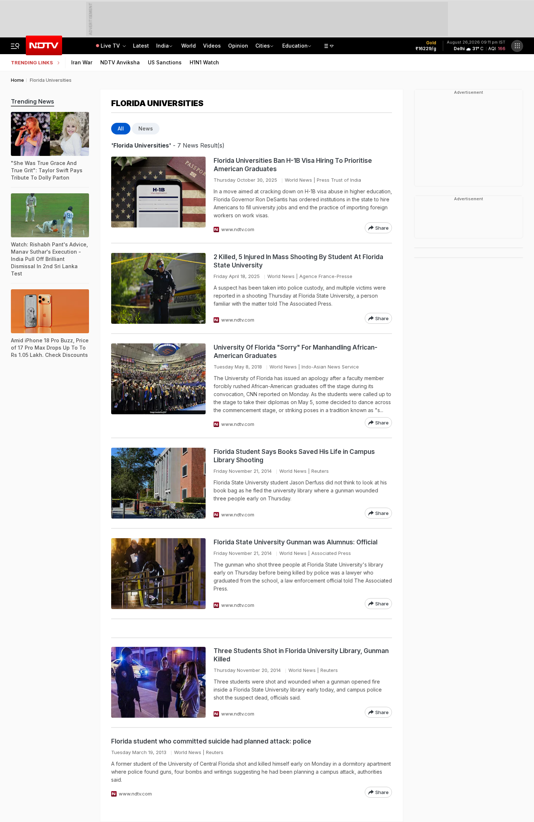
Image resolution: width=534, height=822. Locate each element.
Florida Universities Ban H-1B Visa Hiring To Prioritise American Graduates (293, 165)
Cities (262, 46)
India (162, 46)
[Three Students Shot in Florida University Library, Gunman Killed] (158, 682)
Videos (212, 46)
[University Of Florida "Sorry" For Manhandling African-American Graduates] (158, 385)
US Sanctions (165, 62)
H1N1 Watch (204, 62)
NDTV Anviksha (120, 62)
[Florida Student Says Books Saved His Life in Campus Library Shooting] (158, 483)
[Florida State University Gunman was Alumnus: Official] (158, 573)
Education (295, 46)
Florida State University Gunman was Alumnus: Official (295, 542)
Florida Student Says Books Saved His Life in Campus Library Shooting (294, 456)
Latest (141, 46)
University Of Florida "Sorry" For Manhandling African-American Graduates (295, 351)
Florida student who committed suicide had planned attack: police (211, 741)
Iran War (81, 62)
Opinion (238, 46)
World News (298, 180)
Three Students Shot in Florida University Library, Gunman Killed (301, 655)
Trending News (32, 101)
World (188, 46)
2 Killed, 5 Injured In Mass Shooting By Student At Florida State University (298, 261)
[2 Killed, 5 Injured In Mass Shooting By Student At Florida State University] (158, 288)
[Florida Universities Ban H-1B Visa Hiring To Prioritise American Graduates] (158, 195)
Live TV (111, 46)
